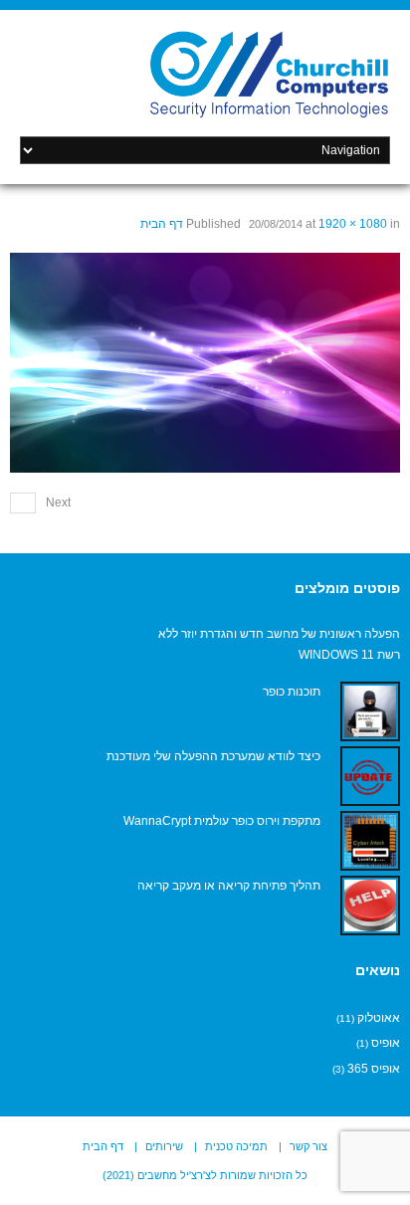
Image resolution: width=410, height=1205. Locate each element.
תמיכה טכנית (236, 1146)
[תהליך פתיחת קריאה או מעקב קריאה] (370, 905)
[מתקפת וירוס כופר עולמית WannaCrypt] (370, 841)
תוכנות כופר (291, 692)
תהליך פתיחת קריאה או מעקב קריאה (228, 886)
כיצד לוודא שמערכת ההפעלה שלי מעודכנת (213, 756)
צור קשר (308, 1146)
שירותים (164, 1146)
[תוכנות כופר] (370, 711)
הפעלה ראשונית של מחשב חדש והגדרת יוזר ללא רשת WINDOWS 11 (279, 645)
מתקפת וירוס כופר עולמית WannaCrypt (221, 821)
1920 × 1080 (352, 224)
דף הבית (161, 224)
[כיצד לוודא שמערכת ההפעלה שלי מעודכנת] (370, 776)
